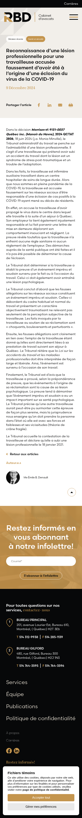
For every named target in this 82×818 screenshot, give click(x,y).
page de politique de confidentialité (46, 789)
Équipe (15, 694)
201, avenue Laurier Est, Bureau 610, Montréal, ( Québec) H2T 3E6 (43, 627)
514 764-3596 (53, 666)
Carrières (71, 4)
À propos (12, 733)
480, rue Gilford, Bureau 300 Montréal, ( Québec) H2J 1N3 (38, 656)
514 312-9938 (27, 637)
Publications (22, 706)
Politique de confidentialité (41, 718)
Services (16, 682)
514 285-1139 (52, 637)
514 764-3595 (27, 666)
